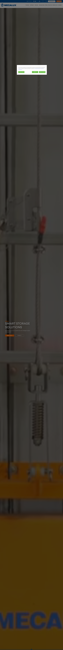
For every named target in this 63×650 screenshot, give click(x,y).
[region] (32, 70)
